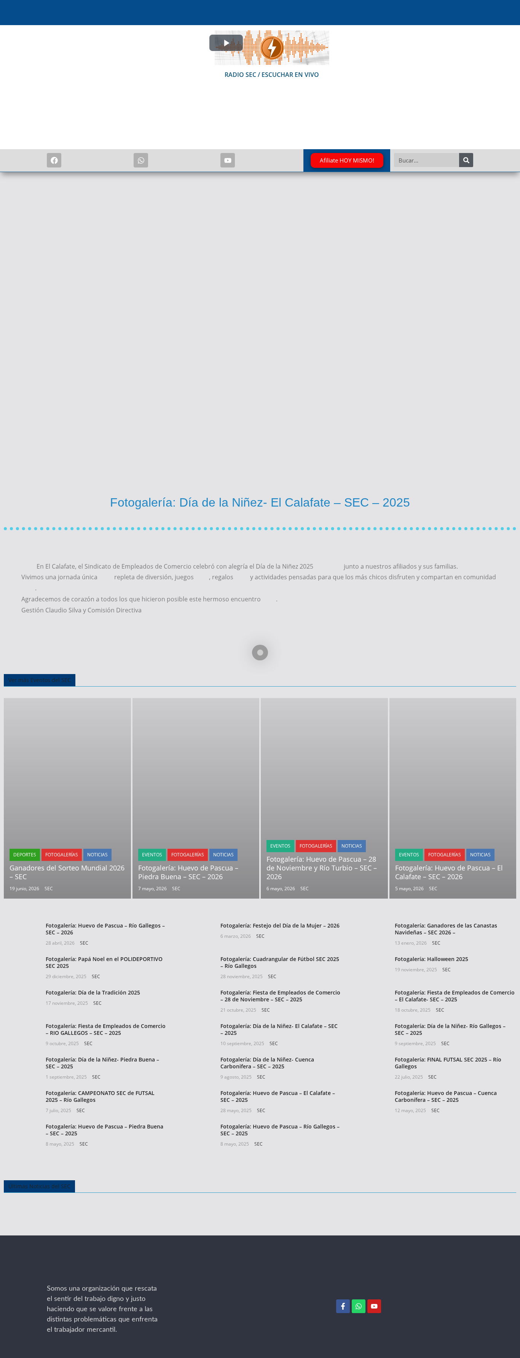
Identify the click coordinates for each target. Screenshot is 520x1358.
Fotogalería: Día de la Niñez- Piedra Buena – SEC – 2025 (102, 1063)
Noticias (97, 854)
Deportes (24, 854)
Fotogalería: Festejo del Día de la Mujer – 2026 (280, 925)
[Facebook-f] (343, 1306)
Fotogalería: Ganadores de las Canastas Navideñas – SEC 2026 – (446, 929)
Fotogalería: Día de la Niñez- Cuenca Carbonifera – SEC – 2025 (267, 1063)
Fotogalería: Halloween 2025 (431, 959)
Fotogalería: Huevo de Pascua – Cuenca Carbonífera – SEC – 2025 (446, 1096)
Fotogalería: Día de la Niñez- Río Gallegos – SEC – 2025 (450, 1029)
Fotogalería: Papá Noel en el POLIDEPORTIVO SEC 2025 (104, 962)
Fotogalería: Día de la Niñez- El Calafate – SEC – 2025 (279, 1029)
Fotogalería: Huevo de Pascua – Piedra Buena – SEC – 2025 (104, 1130)
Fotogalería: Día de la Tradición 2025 (93, 992)
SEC (49, 888)
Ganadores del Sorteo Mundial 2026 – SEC (67, 872)
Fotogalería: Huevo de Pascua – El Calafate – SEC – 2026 (449, 872)
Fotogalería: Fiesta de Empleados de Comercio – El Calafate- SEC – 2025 (455, 996)
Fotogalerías (61, 854)
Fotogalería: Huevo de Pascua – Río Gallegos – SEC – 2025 (280, 1130)
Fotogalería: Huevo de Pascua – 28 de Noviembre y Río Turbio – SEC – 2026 (321, 867)
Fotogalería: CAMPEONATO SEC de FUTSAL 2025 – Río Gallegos (100, 1096)
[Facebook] (54, 160)
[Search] (466, 160)
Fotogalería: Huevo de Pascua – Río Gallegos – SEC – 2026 (105, 929)
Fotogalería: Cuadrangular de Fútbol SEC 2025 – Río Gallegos (279, 962)
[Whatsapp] (141, 160)
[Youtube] (227, 160)
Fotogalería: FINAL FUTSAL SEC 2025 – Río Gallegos (448, 1063)
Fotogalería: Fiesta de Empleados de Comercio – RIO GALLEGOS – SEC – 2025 (106, 1029)
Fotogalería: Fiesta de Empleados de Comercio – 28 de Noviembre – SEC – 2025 (280, 996)
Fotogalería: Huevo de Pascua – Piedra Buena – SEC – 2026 (188, 872)
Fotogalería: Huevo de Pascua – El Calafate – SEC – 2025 (277, 1096)
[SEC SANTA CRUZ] (77, 1278)
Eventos (152, 854)
